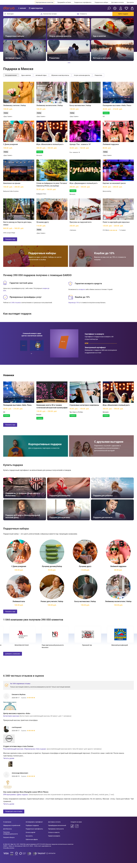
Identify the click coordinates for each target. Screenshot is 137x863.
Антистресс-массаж (11, 716)
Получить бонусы (9, 837)
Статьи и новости (54, 832)
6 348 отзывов (15, 302)
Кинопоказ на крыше (11, 183)
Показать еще (10, 239)
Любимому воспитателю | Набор (49, 105)
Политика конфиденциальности (10, 833)
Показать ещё (10, 611)
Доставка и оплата (117, 2)
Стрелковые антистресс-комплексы (84, 405)
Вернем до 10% (73, 302)
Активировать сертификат (34, 822)
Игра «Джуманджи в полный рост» (84, 183)
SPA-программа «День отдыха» (15, 795)
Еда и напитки (26, 75)
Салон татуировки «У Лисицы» (16, 645)
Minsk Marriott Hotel (81, 645)
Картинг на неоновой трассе (114, 183)
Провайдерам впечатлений (57, 825)
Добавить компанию (12, 654)
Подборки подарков (32, 825)
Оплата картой (30, 832)
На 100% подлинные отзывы (20, 683)
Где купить (130, 2)
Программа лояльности (56, 829)
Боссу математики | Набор (80, 105)
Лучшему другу (42, 222)
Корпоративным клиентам (44, 2)
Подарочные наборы (101, 2)
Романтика (98, 75)
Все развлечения (11, 75)
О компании (7, 822)
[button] (7, 39)
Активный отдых (41, 75)
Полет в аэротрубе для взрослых (116, 222)
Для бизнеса (7, 829)
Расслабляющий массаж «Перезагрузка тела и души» (24, 749)
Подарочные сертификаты (82, 2)
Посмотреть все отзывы (13, 811)
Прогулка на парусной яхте (81, 222)
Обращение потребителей (11, 825)
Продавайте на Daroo (64, 2)
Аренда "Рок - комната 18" (80, 144)
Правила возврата (54, 836)
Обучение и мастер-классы (60, 75)
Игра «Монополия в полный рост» (50, 144)
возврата (82, 289)
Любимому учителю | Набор (14, 105)
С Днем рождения (10, 144)
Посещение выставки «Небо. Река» (117, 105)
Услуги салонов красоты (82, 75)
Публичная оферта (32, 839)
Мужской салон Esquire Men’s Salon (48, 645)
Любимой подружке (111, 144)
